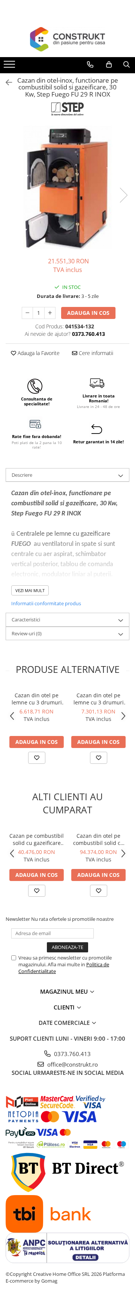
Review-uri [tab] (27, 633)
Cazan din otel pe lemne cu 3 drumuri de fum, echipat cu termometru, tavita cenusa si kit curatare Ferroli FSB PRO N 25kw (37, 699)
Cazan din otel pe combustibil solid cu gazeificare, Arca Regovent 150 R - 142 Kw (98, 839)
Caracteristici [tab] (26, 619)
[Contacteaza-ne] (90, 64)
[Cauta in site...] (126, 64)
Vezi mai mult (30, 590)
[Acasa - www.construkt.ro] (67, 39)
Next (123, 195)
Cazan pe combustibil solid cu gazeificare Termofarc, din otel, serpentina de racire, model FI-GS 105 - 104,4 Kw (36, 839)
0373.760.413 (71, 1054)
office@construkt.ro (72, 1064)
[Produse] (10, 66)
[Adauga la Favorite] (36, 758)
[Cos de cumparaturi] (109, 64)
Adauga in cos (88, 312)
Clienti (65, 1007)
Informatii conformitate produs (46, 603)
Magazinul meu (64, 991)
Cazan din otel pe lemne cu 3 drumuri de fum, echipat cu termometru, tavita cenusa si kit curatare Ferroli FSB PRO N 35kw (99, 699)
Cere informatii (95, 353)
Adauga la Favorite (38, 353)
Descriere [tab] (22, 474)
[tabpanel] (67, 187)
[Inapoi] (5, 82)
